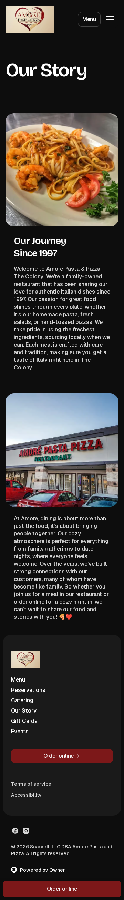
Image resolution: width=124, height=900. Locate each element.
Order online (62, 888)
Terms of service (31, 784)
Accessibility (26, 795)
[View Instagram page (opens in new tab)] (26, 831)
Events (20, 731)
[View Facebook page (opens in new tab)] (15, 831)
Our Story (24, 710)
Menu (89, 19)
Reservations (28, 690)
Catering (22, 700)
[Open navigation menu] (110, 19)
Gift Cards (24, 721)
